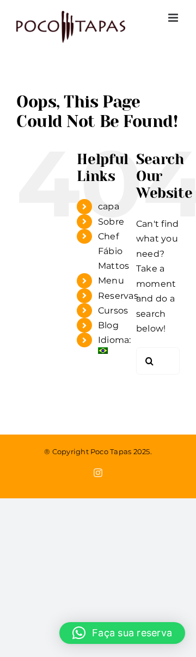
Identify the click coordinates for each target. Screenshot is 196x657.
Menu (111, 280)
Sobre (111, 221)
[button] (122, 633)
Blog (108, 325)
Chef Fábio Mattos (113, 251)
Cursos (113, 310)
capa (108, 206)
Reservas (118, 296)
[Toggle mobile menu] (174, 17)
